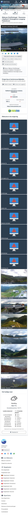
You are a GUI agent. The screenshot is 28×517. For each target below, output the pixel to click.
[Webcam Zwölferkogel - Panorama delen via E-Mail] (5, 53)
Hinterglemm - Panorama (6, 283)
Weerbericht (15, 432)
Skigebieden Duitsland (8, 475)
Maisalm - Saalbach (5, 358)
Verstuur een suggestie (20, 84)
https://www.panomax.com (14, 106)
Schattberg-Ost (4, 268)
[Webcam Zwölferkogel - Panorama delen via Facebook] (17, 53)
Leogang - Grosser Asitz (6, 343)
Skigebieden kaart (5, 472)
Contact (3, 501)
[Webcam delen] (2, 53)
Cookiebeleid (4, 511)
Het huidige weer (7, 392)
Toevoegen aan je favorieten (10, 64)
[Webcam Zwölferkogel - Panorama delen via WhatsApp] (8, 53)
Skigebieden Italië (7, 486)
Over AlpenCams (5, 498)
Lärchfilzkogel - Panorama (6, 328)
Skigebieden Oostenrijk (9, 478)
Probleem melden (7, 84)
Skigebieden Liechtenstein (9, 489)
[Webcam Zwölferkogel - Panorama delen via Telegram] (11, 53)
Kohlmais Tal (4, 163)
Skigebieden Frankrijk (8, 480)
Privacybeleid (4, 509)
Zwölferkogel (4, 193)
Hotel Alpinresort (5, 373)
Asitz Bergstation (5, 148)
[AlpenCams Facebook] (11, 453)
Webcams (7, 10)
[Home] (1, 10)
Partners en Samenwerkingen (8, 506)
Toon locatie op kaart (8, 61)
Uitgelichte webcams (6, 463)
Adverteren (4, 503)
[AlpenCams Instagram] (8, 453)
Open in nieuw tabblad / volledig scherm (12, 59)
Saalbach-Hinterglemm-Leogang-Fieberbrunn (14, 91)
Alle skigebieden (5, 470)
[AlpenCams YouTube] (2, 453)
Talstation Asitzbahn (5, 223)
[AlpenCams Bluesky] (5, 453)
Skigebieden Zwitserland (9, 483)
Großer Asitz (4, 208)
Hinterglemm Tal (4, 178)
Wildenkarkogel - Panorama (7, 313)
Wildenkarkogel (4, 238)
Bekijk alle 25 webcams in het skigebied (12, 56)
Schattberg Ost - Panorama (7, 298)
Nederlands (6, 450)
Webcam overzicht (5, 460)
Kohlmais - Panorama (5, 388)
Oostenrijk (15, 96)
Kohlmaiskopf (4, 253)
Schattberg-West (5, 133)
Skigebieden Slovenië (8, 491)
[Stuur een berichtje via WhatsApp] (14, 453)
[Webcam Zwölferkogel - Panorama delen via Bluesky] (14, 53)
